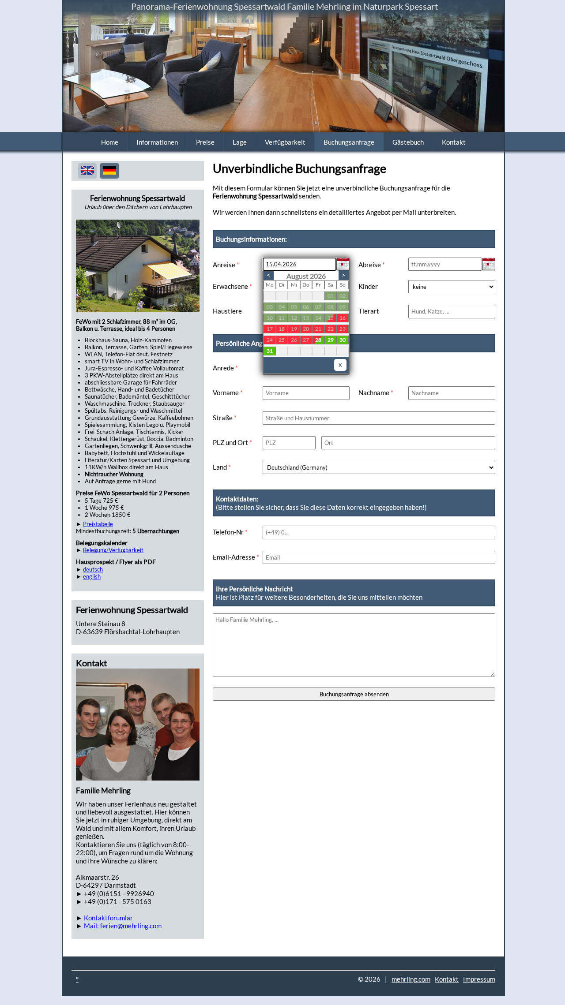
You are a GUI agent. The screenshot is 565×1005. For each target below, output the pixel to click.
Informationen (157, 142)
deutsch (93, 569)
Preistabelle (98, 523)
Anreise (226, 265)
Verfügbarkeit (285, 142)
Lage (240, 142)
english (92, 576)
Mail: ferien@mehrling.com (123, 926)
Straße (225, 418)
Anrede (225, 368)
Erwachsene (232, 286)
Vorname (228, 392)
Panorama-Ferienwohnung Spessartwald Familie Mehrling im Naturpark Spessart (284, 6)
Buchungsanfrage (349, 142)
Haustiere (227, 311)
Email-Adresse (236, 557)
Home (109, 142)
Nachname (375, 392)
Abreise (371, 265)
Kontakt (454, 142)
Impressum (479, 979)
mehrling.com (411, 979)
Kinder (368, 286)
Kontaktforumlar (108, 918)
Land (222, 467)
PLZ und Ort (232, 442)
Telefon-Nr (230, 532)
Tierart (368, 311)
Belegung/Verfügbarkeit (113, 549)
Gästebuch (408, 142)
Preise (205, 142)
